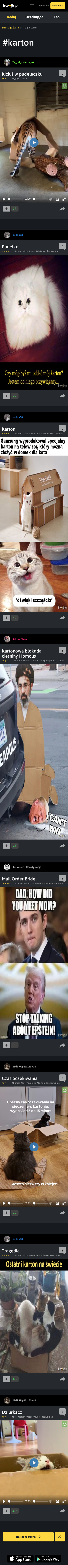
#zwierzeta (34, 433)
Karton (8, 429)
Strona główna (10, 27)
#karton (24, 78)
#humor (18, 251)
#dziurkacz (47, 1416)
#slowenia (37, 883)
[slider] (15, 199)
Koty (4, 78)
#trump (26, 660)
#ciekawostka (43, 251)
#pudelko (31, 1083)
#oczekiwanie (53, 1083)
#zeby (29, 1416)
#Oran (60, 660)
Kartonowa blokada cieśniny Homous (22, 653)
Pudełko (10, 246)
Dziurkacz (12, 1412)
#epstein (58, 883)
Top (57, 17)
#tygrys (15, 78)
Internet (6, 883)
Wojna (5, 660)
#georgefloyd (49, 660)
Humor (5, 251)
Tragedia (11, 1250)
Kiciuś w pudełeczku (22, 74)
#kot (25, 251)
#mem (32, 251)
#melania (48, 883)
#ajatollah (36, 660)
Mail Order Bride (18, 878)
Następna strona (26, 1536)
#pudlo (37, 1416)
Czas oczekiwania (20, 1078)
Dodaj (11, 17)
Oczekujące (34, 17)
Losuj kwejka (60, 1536)
